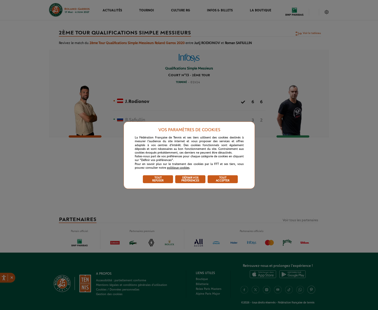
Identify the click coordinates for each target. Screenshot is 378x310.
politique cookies (178, 167)
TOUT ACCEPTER (222, 179)
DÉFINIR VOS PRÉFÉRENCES (190, 179)
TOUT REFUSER (158, 179)
